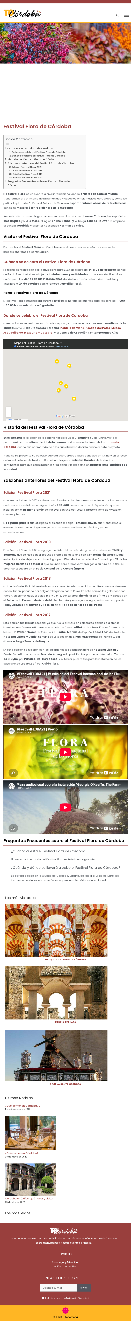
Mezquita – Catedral (38, 332)
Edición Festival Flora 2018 (27, 174)
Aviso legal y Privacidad (65, 1262)
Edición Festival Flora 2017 (27, 177)
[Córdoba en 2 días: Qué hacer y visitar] (30, 1180)
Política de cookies (65, 1266)
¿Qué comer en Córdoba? (21, 1153)
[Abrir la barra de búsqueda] (117, 15)
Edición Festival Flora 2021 (27, 167)
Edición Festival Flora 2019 (27, 170)
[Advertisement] (65, 89)
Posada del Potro (98, 328)
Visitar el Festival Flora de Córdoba (30, 148)
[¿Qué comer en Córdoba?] (30, 1133)
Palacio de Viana (72, 328)
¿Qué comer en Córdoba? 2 (22, 1105)
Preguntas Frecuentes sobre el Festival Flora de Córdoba (39, 183)
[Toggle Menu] (126, 15)
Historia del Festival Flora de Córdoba (32, 159)
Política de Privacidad (77, 1298)
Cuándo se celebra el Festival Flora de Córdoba (39, 152)
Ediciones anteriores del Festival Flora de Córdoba (41, 163)
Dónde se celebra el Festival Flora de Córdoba (38, 155)
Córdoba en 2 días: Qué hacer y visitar (29, 1198)
